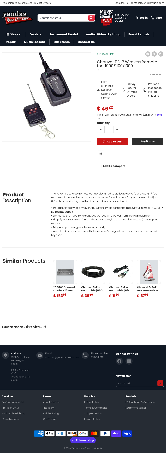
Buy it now (148, 141)
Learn (47, 396)
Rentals (130, 396)
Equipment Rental (135, 407)
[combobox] (66, 18)
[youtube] (129, 361)
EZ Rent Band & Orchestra (140, 402)
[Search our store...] (91, 18)
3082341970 (121, 3)
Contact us (49, 419)
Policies (89, 396)
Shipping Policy (93, 413)
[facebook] (119, 361)
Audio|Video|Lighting (13, 413)
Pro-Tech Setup (11, 407)
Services (7, 396)
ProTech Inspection (13, 402)
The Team (48, 407)
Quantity (103, 123)
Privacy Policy (92, 419)
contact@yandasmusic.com (147, 3)
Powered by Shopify (93, 448)
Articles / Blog (51, 413)
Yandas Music (77, 448)
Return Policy (91, 402)
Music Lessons (10, 419)
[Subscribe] (160, 383)
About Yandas (51, 402)
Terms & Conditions (95, 407)
